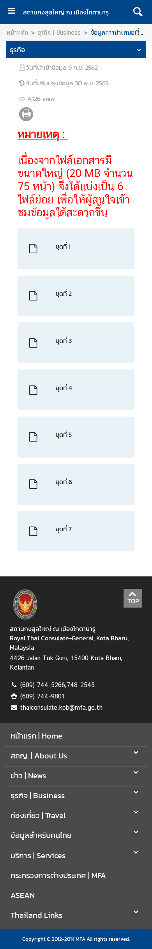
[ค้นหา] (137, 12)
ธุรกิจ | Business (59, 32)
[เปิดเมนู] (14, 11)
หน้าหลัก (17, 32)
